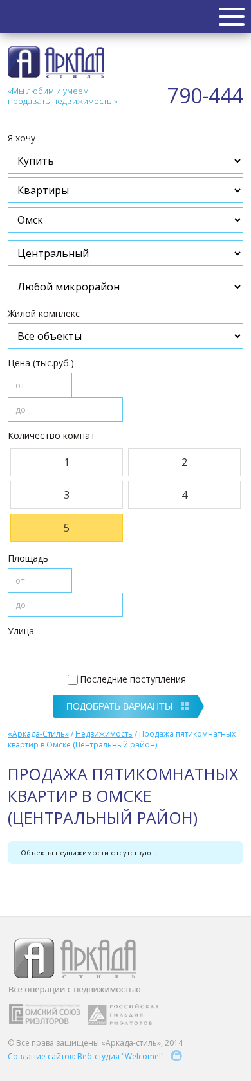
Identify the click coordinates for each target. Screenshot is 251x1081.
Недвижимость (104, 733)
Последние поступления (133, 679)
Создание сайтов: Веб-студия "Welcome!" (86, 1056)
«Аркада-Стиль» (38, 733)
